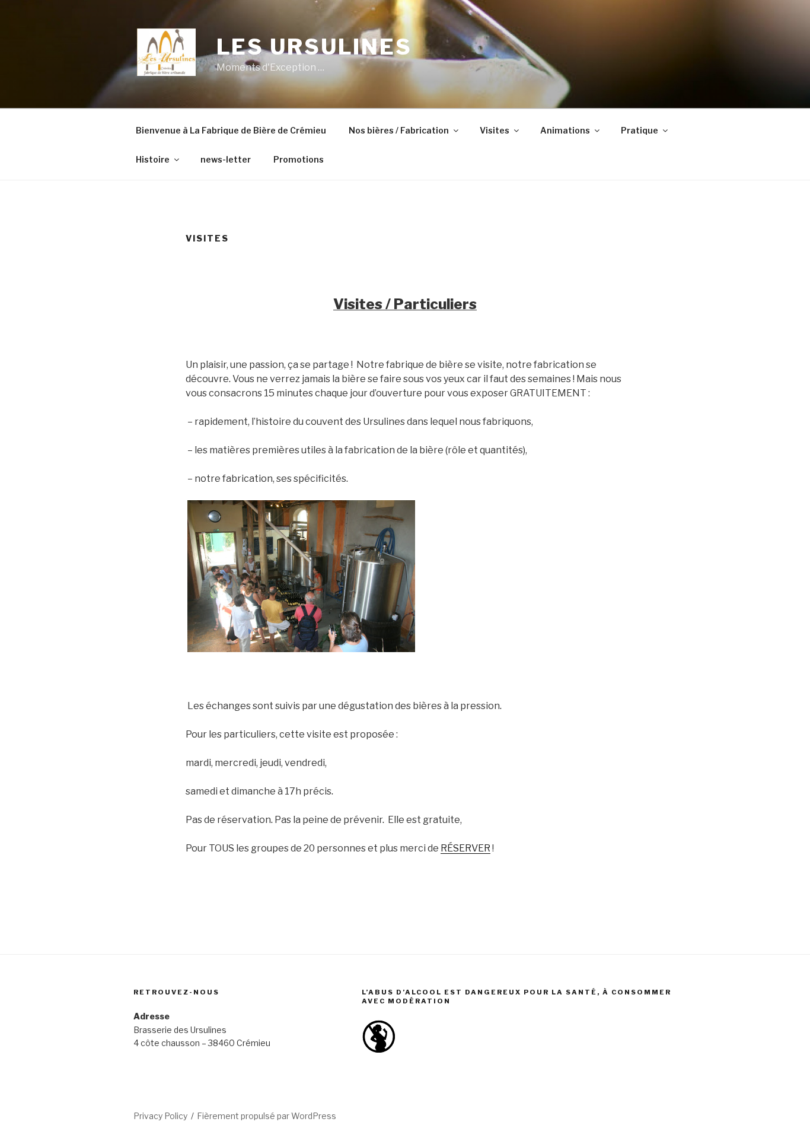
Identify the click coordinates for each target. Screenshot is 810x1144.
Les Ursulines (314, 47)
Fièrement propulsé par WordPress (266, 1116)
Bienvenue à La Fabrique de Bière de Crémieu (231, 130)
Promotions (298, 159)
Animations (565, 130)
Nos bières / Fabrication (399, 130)
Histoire (153, 159)
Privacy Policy (160, 1116)
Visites (494, 130)
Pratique (639, 130)
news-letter (225, 159)
